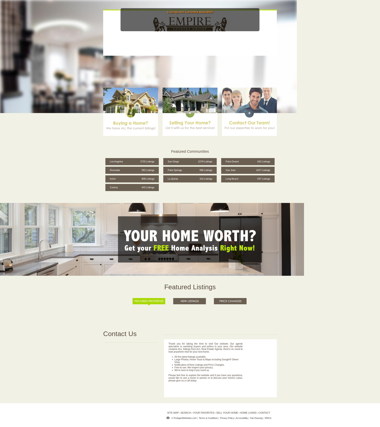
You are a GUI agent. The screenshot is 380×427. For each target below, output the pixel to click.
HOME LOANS (248, 412)
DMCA (268, 418)
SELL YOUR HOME (227, 412)
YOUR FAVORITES (203, 412)
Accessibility (242, 418)
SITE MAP (173, 412)
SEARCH (186, 412)
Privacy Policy (227, 418)
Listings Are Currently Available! (190, 12)
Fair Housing (256, 418)
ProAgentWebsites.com (185, 418)
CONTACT (264, 412)
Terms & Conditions (208, 418)
